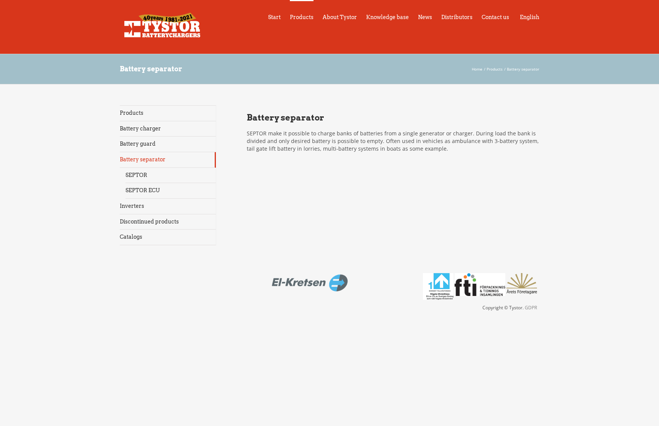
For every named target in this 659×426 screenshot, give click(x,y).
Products (131, 113)
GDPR (531, 307)
